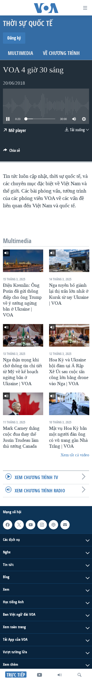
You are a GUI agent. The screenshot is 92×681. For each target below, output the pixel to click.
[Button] (11, 152)
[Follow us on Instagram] (42, 524)
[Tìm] (79, 675)
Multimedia (20, 53)
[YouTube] (39, 675)
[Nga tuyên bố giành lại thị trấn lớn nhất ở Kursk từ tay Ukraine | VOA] (69, 260)
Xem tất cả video (75, 455)
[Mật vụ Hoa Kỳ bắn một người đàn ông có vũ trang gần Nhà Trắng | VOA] (69, 404)
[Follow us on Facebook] (7, 524)
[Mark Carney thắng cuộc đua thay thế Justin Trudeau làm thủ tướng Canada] (23, 404)
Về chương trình (61, 53)
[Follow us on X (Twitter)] (19, 524)
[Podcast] (53, 524)
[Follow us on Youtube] (30, 524)
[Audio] (59, 675)
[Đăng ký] (65, 524)
